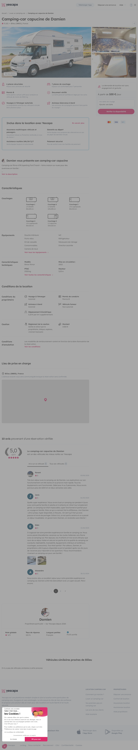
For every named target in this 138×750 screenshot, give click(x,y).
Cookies (79, 745)
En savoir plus (78, 123)
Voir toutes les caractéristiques (38, 275)
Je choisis (13, 739)
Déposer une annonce (107, 5)
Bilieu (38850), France (19, 23)
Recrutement (48, 745)
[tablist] (58, 464)
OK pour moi (36, 739)
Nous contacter (34, 745)
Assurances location (122, 703)
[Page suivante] (65, 591)
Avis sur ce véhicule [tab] (37, 464)
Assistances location (122, 707)
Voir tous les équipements (35, 252)
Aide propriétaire (120, 712)
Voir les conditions (32, 347)
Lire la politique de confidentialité (14, 732)
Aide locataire (91, 714)
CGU (57, 745)
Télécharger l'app (85, 5)
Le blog (23, 745)
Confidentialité (67, 745)
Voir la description (9, 174)
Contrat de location (121, 699)
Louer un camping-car (94, 699)
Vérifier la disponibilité (116, 111)
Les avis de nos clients (95, 710)
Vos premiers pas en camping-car (94, 704)
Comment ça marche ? (95, 694)
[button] (4, 746)
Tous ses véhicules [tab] (58, 464)
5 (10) (6, 23)
